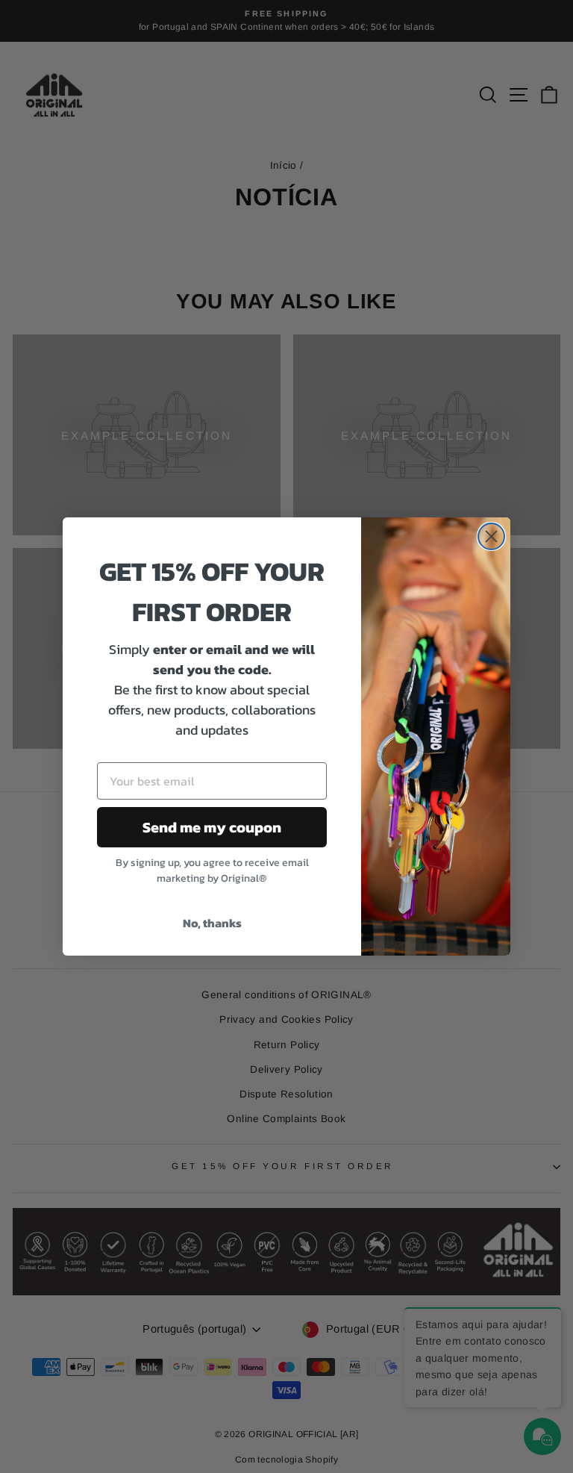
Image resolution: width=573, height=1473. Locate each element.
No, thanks (212, 923)
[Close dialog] (491, 536)
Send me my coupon (212, 827)
